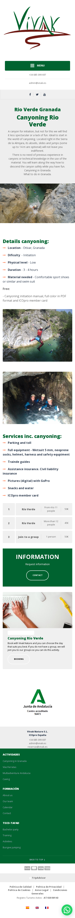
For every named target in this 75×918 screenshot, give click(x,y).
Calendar (8, 807)
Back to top (36, 859)
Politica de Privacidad (49, 886)
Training (7, 835)
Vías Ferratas (9, 767)
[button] (67, 909)
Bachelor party (10, 829)
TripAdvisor (39, 877)
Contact (7, 813)
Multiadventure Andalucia (16, 773)
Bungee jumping (12, 847)
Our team (8, 801)
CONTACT (38, 575)
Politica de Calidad (20, 886)
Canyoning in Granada (15, 761)
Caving (6, 779)
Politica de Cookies (19, 890)
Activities (7, 841)
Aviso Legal (41, 890)
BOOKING (19, 659)
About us (7, 795)
